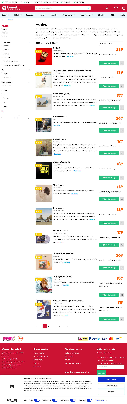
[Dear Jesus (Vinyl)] (44, 102)
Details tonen (99, 400)
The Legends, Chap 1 (62, 277)
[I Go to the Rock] (44, 239)
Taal (3, 70)
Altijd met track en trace (34, 2)
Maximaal (23, 117)
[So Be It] (44, 56)
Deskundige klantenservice (12, 365)
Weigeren (111, 392)
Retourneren (37, 366)
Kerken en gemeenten (72, 353)
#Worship (6, 49)
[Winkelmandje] (123, 8)
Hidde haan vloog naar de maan (68, 301)
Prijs (3, 111)
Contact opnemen (39, 353)
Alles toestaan (111, 379)
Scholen (67, 360)
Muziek (5, 25)
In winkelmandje (110, 63)
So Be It (56, 48)
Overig (4, 36)
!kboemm (6, 45)
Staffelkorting (79, 2)
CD (5, 94)
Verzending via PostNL (11, 359)
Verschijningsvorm (7, 82)
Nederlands (7, 77)
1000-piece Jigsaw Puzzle (11, 61)
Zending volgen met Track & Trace (14, 362)
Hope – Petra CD (60, 117)
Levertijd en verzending (41, 356)
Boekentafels (69, 356)
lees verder (70, 56)
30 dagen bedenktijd (52, 2)
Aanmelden (101, 373)
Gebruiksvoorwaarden (103, 363)
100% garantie (67, 2)
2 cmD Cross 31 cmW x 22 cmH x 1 (14, 65)
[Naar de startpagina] (11, 8)
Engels (6, 73)
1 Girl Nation (7, 57)
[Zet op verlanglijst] (122, 63)
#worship (6, 53)
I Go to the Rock (60, 231)
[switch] (54, 400)
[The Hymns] (44, 193)
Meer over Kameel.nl (10, 368)
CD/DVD (6, 98)
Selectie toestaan (111, 385)
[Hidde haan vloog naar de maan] (44, 309)
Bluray (6, 90)
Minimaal (8, 117)
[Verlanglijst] (116, 8)
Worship (5, 32)
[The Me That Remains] (44, 262)
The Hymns (58, 185)
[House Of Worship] (44, 170)
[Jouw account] (107, 8)
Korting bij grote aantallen (73, 363)
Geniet (6, 106)
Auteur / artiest (6, 42)
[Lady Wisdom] (44, 147)
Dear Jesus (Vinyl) (61, 94)
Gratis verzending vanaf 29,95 (13, 2)
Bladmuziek (7, 86)
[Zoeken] (88, 8)
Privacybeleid (109, 360)
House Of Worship (61, 162)
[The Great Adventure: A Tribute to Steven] (44, 79)
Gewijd (4, 29)
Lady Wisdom (59, 139)
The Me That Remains (63, 254)
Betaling (36, 363)
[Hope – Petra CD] (44, 125)
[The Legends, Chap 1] (44, 285)
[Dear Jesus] (44, 216)
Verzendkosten (38, 360)
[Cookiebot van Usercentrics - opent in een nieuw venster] (12, 400)
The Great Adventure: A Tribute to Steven (72, 71)
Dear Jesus (58, 208)
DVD (5, 102)
